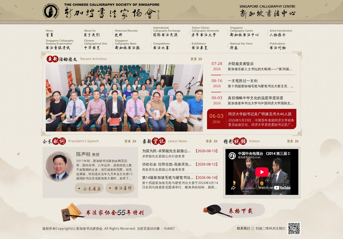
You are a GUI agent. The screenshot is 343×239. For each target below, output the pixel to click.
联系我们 (243, 228)
